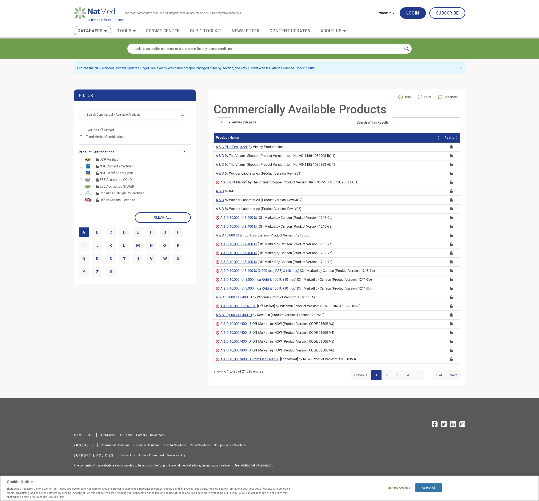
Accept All (429, 487)
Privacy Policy (176, 455)
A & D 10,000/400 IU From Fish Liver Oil (249, 359)
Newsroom (157, 435)
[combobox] (135, 114)
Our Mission (107, 435)
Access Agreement (151, 455)
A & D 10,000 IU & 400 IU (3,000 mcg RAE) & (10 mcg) (259, 271)
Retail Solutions (200, 445)
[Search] (407, 49)
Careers (141, 435)
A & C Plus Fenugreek (232, 147)
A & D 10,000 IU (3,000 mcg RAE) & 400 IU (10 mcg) (258, 280)
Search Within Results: (373, 122)
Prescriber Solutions (146, 445)
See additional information (253, 465)
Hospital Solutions (175, 445)
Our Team (125, 435)
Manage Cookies (398, 487)
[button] (386, 13)
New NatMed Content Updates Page (121, 68)
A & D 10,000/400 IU (235, 324)
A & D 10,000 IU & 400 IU (238, 218)
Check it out (304, 68)
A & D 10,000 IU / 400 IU (234, 297)
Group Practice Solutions (230, 445)
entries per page (243, 122)
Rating (449, 138)
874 (439, 375)
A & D (220, 156)
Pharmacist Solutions (115, 445)
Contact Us (127, 455)
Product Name (227, 138)
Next (453, 375)
